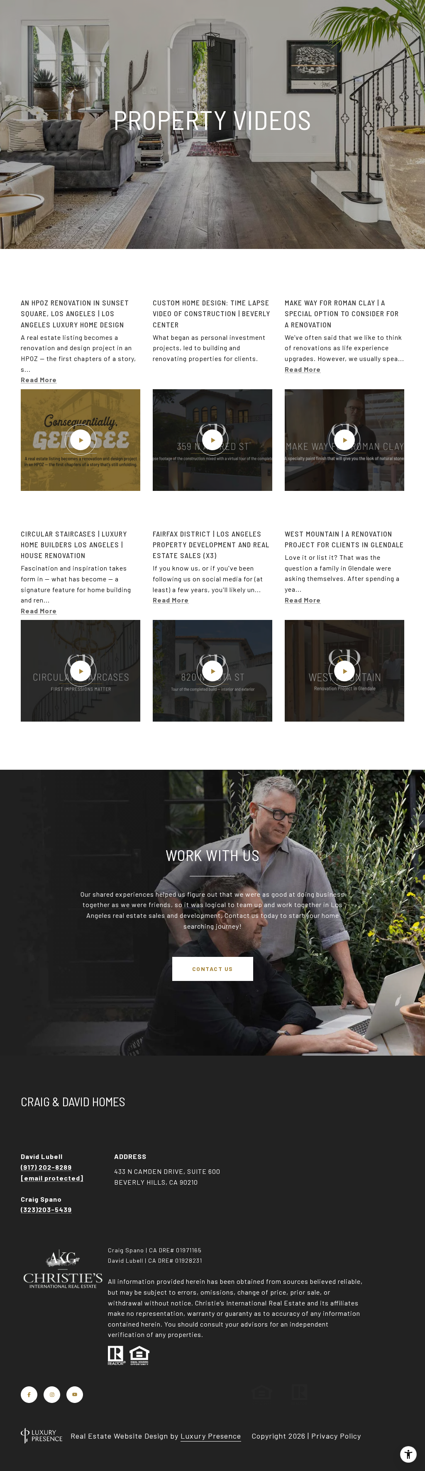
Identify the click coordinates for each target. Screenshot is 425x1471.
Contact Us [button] (212, 968)
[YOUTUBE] (74, 1394)
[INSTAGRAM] (52, 1394)
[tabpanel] (212, 509)
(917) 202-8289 (46, 1167)
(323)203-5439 (46, 1209)
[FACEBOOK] (29, 1394)
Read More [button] (39, 379)
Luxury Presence (211, 1435)
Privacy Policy (336, 1435)
